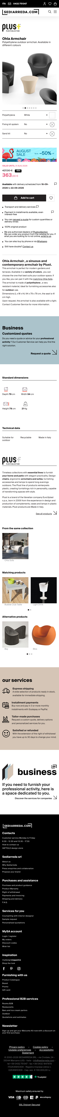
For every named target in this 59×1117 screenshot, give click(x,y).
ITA (4, 4)
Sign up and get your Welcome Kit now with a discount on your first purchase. (28, 1032)
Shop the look (8, 963)
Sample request (9, 919)
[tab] (23, 108)
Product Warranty (10, 888)
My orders (6, 939)
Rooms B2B (7, 1003)
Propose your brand (11, 872)
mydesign (11, 960)
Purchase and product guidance (17, 885)
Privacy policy (17, 1047)
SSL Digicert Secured (29, 1105)
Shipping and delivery (12, 899)
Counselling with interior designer (18, 916)
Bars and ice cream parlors (14, 1010)
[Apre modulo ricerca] (49, 12)
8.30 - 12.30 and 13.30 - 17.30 (15, 841)
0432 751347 (20, 3)
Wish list (6, 946)
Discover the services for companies (33, 798)
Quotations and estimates (14, 1017)
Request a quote (41, 353)
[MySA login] (44, 3)
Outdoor (6, 1014)
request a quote (20, 219)
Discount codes (9, 943)
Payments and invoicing (13, 895)
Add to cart (27, 198)
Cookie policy (40, 1047)
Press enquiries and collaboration (18, 868)
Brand (5, 983)
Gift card (6, 990)
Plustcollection (40, 232)
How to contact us (10, 844)
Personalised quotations (13, 922)
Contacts (8, 833)
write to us (46, 236)
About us (6, 861)
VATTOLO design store (12, 848)
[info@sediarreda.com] (9, 3)
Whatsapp (42, 241)
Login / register (9, 936)
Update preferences (19, 1050)
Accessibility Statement (38, 1051)
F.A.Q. (5, 902)
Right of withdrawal (11, 892)
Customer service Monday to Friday (18, 838)
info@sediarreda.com (43, 1060)
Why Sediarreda (9, 865)
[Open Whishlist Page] (49, 3)
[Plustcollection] (29, 28)
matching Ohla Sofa (42, 279)
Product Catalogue (11, 980)
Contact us (28, 246)
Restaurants (7, 1007)
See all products (44, 514)
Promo (5, 986)
